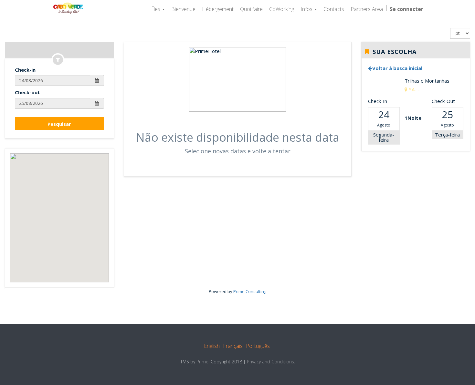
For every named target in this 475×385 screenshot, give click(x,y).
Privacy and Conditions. (271, 362)
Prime (202, 362)
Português (258, 346)
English (212, 346)
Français (233, 346)
